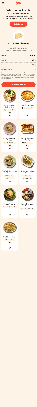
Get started (18, 24)
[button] (3, 3)
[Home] (18, 3)
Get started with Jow (18, 85)
